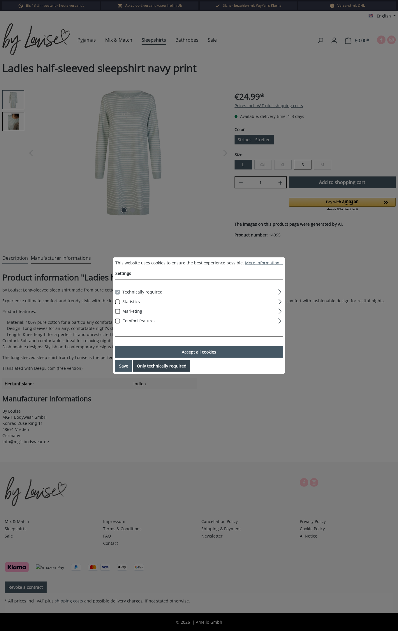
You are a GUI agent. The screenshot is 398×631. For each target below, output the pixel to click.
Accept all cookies (199, 351)
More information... (264, 262)
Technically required (142, 291)
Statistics (131, 301)
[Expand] (280, 290)
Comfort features (139, 320)
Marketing (132, 311)
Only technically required (161, 365)
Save (123, 365)
